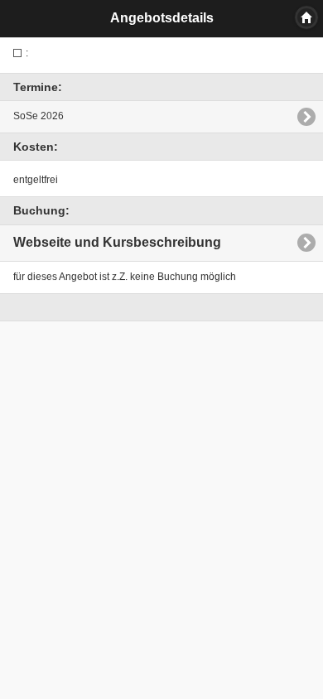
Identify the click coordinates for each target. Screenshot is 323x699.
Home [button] (306, 17)
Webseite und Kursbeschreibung (117, 242)
